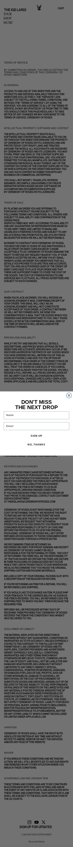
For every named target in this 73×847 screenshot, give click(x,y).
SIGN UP (36, 436)
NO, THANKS (36, 444)
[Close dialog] (69, 395)
